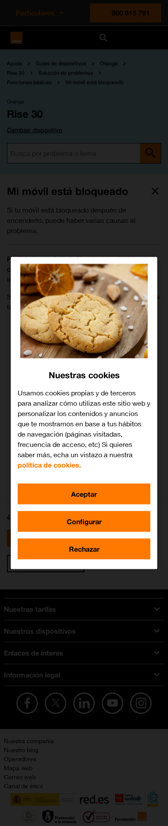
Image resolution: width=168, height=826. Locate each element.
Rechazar (84, 548)
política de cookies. (49, 464)
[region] (84, 413)
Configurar (84, 521)
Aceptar (84, 493)
